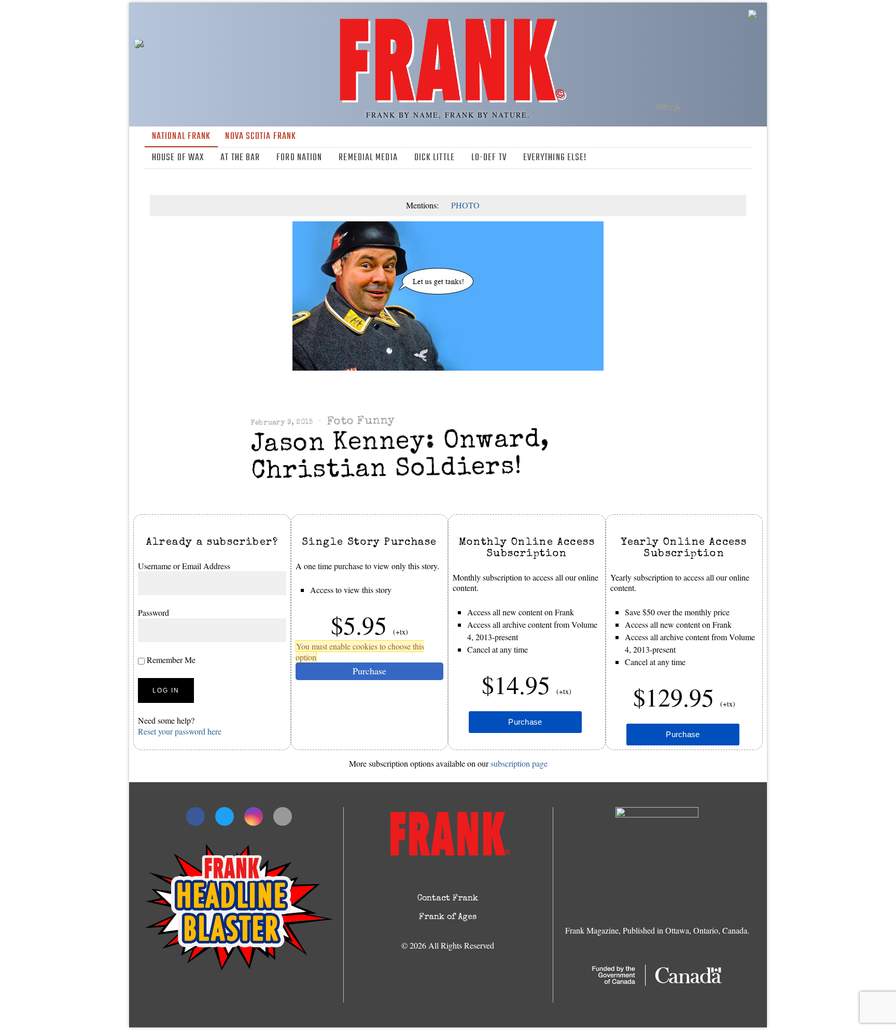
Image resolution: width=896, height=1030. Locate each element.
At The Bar (240, 157)
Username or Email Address (184, 565)
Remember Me (170, 659)
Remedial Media (368, 157)
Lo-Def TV (489, 157)
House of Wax (178, 157)
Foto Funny (361, 421)
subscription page (519, 763)
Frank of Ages (448, 917)
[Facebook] (699, 158)
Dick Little (434, 157)
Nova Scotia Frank (260, 136)
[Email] (744, 158)
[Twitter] (714, 158)
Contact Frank (447, 899)
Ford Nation (299, 157)
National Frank (181, 136)
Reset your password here (179, 731)
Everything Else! (555, 157)
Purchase (369, 671)
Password (153, 613)
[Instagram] (729, 158)
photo (465, 205)
